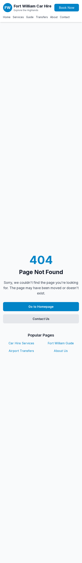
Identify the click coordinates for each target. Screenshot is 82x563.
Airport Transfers (21, 351)
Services (18, 17)
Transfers (42, 17)
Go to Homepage (41, 307)
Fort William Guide (61, 343)
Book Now (66, 8)
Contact (65, 17)
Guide (30, 17)
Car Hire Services (21, 343)
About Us (61, 351)
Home (6, 17)
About (54, 17)
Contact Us (41, 319)
